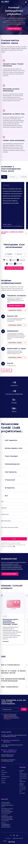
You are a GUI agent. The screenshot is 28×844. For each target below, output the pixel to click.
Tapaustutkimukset (5, 776)
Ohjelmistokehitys (23, 774)
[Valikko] (26, 2)
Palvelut (3, 774)
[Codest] (5, 2)
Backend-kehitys (23, 776)
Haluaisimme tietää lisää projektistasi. (12, 428)
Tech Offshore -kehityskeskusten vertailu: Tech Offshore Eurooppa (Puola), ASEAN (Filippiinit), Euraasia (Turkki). (7, 817)
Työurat (2, 780)
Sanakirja (3, 782)
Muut (20, 791)
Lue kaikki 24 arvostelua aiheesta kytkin (12, 232)
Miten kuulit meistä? (6, 520)
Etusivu (3, 770)
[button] (17, 310)
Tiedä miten (3, 778)
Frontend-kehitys (23, 778)
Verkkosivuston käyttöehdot (18, 838)
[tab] (8, 254)
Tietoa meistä (4, 772)
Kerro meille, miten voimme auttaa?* (9, 527)
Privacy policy (7, 838)
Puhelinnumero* (5, 514)
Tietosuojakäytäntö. (7, 719)
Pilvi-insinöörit (22, 787)
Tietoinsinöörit (22, 789)
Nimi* (2, 501)
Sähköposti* (4, 507)
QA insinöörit (22, 793)
